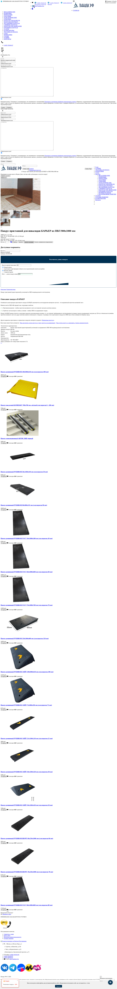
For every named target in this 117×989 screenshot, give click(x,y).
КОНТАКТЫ (7, 39)
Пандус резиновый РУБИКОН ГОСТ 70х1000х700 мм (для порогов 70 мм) (26, 605)
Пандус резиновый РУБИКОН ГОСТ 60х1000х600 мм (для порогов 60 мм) (26, 572)
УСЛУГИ (6, 29)
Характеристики (10, 289)
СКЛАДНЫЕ (7, 16)
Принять (58, 986)
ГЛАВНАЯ (76, 10)
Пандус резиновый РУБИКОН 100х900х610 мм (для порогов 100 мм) (25, 372)
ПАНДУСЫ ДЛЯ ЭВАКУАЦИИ (13, 26)
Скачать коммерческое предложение (43, 242)
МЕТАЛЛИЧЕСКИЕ (9, 12)
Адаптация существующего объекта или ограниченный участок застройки (24, 269)
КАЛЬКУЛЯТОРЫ (9, 30)
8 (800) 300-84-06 (14, 954)
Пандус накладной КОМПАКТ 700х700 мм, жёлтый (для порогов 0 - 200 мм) (27, 405)
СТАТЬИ (6, 36)
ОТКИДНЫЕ (7, 19)
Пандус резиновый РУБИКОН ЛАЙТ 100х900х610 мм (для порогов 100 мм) (27, 672)
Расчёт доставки (29, 242)
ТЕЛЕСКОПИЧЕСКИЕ (10, 17)
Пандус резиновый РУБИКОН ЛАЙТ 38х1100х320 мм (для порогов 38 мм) (27, 772)
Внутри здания (8, 270)
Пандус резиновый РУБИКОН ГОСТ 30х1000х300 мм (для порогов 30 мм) (26, 538)
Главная (31, 168)
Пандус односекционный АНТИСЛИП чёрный (17, 438)
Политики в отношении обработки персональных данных (60, 101)
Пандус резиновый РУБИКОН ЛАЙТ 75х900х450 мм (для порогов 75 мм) (26, 705)
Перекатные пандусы (35, 170)
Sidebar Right (88, 168)
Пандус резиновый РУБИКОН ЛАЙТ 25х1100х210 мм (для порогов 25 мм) (27, 738)
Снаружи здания (8, 272)
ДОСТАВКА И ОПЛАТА (11, 32)
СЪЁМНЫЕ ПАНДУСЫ (10, 24)
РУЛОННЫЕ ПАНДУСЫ (11, 27)
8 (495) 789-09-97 (8, 45)
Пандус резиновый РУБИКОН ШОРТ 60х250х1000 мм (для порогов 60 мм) (27, 838)
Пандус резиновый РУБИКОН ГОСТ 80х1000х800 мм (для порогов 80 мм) (26, 905)
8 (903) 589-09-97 (8, 957)
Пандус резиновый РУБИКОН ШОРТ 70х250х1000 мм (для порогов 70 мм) (27, 872)
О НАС (6, 33)
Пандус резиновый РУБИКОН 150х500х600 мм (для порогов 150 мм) (25, 638)
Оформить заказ (6, 914)
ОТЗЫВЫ (6, 37)
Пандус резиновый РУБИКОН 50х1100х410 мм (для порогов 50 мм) (24, 472)
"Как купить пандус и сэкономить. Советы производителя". (72, 323)
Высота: (3, 250)
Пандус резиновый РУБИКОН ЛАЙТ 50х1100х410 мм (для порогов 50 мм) (27, 805)
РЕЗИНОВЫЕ (8, 13)
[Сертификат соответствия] (11, 242)
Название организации (106, 978)
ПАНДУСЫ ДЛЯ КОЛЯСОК (12, 20)
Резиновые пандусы (10, 984)
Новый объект (8, 267)
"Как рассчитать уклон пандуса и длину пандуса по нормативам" (37, 323)
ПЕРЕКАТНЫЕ (8, 14)
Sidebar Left (26, 168)
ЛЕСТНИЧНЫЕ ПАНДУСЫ (12, 23)
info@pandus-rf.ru (39, 6)
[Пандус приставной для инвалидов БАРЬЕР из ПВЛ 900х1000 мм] (20, 209)
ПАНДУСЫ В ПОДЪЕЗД (11, 22)
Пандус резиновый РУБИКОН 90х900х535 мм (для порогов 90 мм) (24, 505)
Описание (3, 289)
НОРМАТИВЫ (8, 34)
